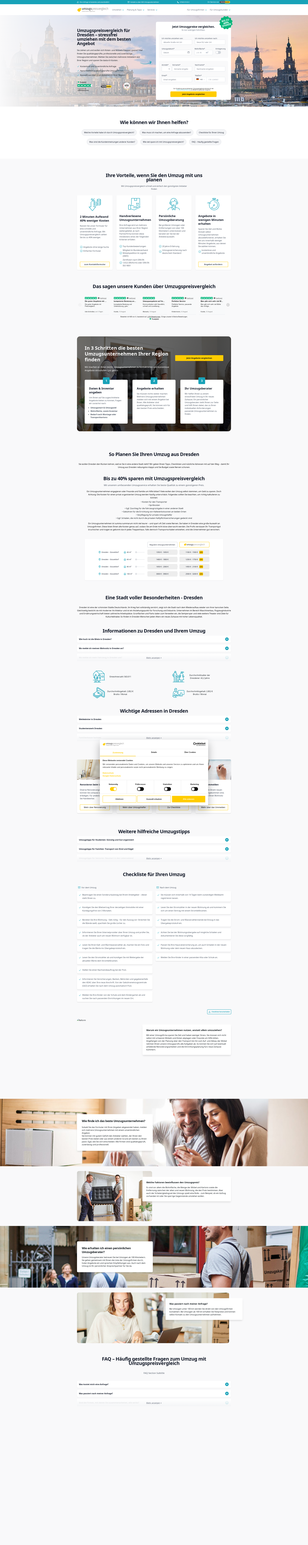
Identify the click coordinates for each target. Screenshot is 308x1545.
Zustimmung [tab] (118, 753)
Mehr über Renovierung (95, 807)
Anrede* (165, 65)
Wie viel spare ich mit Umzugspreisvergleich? (163, 142)
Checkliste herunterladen (221, 1012)
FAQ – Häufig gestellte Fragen (205, 142)
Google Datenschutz (112, 776)
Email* (164, 75)
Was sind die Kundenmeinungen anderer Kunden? (112, 142)
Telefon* (198, 75)
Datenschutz (108, 773)
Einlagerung (220, 49)
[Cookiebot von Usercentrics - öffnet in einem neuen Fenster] (194, 744)
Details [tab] (154, 752)
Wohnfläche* (200, 49)
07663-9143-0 (184, 2)
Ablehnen (119, 799)
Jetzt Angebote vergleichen (193, 94)
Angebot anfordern (213, 264)
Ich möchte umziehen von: (172, 38)
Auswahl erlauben (154, 799)
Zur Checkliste (173, 807)
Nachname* (200, 65)
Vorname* (176, 65)
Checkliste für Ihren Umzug (211, 132)
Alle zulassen (188, 799)
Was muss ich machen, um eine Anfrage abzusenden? (166, 132)
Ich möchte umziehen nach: (206, 38)
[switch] (140, 789)
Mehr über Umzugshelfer (134, 807)
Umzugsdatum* (168, 49)
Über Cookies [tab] (190, 752)
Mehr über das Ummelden (213, 807)
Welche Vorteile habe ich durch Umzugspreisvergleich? (109, 132)
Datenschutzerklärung (183, 90)
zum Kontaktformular (95, 264)
